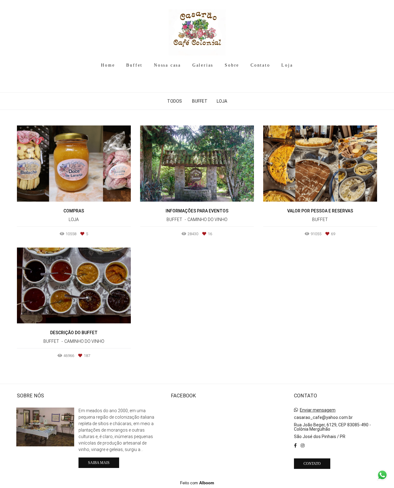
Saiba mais (99, 463)
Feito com (197, 483)
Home (108, 65)
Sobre (232, 65)
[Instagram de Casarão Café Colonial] (302, 445)
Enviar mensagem (318, 410)
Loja (287, 65)
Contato (260, 65)
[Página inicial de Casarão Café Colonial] (197, 29)
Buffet (134, 65)
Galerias (202, 65)
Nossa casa (167, 65)
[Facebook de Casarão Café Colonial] (295, 445)
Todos (174, 101)
